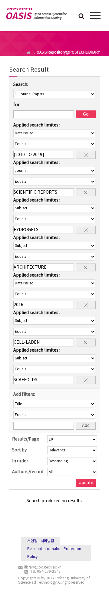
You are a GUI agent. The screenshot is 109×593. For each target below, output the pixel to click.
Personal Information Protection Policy (54, 553)
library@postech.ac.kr (42, 567)
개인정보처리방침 (40, 541)
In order (20, 461)
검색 (81, 16)
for (16, 105)
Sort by (19, 450)
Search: (20, 84)
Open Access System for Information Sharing (36, 15)
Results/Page (25, 439)
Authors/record (27, 472)
